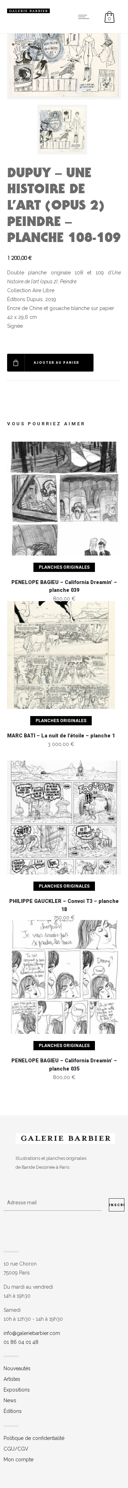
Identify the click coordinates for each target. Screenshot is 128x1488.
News (10, 1400)
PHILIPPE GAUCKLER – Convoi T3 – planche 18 (64, 905)
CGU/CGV (16, 1449)
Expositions (17, 1390)
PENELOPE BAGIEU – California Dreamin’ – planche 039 (64, 586)
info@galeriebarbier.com (32, 1333)
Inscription (116, 1205)
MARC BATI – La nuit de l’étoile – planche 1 (61, 736)
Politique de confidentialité (34, 1438)
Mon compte (18, 1459)
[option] (64, 129)
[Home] (28, 11)
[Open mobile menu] (85, 17)
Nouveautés (17, 1368)
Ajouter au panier (56, 362)
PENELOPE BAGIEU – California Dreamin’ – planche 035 (64, 1065)
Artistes (12, 1379)
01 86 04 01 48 (21, 1342)
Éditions (13, 1411)
